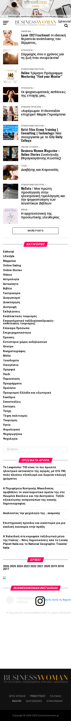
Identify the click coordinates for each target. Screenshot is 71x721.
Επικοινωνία (55, 701)
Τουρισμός (10, 420)
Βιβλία (7, 288)
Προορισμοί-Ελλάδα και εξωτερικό (27, 392)
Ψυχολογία (10, 438)
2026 (6, 566)
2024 (20, 566)
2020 (47, 566)
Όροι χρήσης (17, 696)
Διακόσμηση (11, 302)
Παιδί (6, 374)
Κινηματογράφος (14, 351)
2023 (26, 566)
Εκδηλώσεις (11, 311)
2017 (6, 569)
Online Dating (12, 265)
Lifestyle (8, 256)
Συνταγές (9, 406)
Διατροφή (9, 307)
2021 (40, 566)
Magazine (9, 261)
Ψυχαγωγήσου (12, 434)
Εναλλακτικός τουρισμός (20, 316)
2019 (54, 566)
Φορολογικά (11, 429)
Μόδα (7, 355)
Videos (7, 274)
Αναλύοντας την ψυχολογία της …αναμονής (31, 513)
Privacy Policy (37, 696)
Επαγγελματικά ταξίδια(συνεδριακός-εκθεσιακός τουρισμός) (28, 322)
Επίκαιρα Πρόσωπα (16, 328)
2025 (13, 566)
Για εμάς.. (56, 696)
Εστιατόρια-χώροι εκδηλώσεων (25, 342)
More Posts (35, 230)
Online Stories (12, 270)
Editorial (8, 251)
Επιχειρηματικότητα (17, 332)
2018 (61, 566)
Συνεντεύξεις (12, 401)
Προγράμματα (12, 383)
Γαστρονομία (11, 293)
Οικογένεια (10, 365)
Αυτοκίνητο (10, 284)
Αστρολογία (11, 279)
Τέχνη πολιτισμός (15, 415)
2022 (33, 566)
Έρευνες (8, 337)
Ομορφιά (9, 369)
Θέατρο (8, 346)
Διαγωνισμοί (11, 297)
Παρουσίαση (11, 378)
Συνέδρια (9, 397)
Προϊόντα (9, 388)
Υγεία (6, 424)
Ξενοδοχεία (11, 360)
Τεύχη (7, 411)
